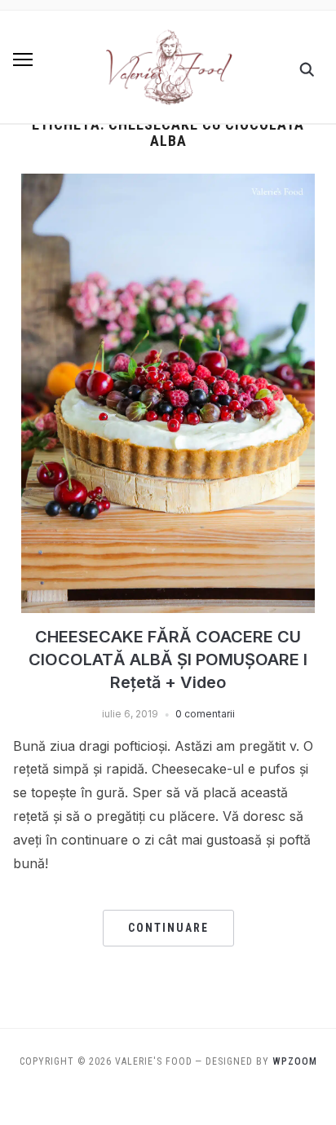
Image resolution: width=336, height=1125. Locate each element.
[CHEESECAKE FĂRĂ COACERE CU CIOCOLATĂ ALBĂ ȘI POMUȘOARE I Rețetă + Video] (168, 183)
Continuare (168, 927)
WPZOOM (294, 1061)
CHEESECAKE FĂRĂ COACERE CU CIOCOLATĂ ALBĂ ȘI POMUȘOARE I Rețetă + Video (168, 659)
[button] (23, 59)
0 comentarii (205, 714)
